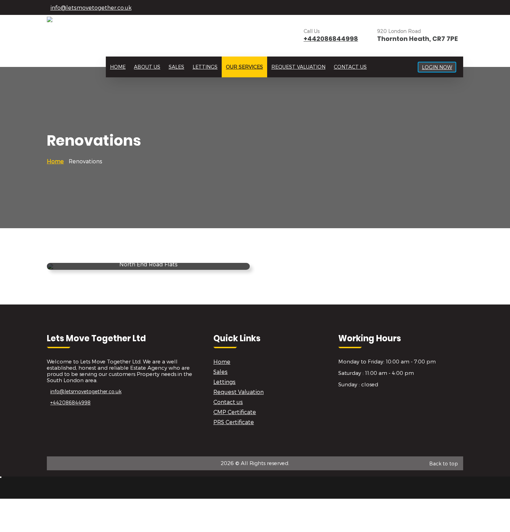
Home (118, 67)
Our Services (244, 67)
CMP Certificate (234, 412)
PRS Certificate (233, 422)
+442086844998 (331, 38)
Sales (176, 67)
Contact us (350, 67)
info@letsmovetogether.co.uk (90, 7)
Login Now (437, 67)
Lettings (205, 67)
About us (147, 67)
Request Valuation (298, 67)
